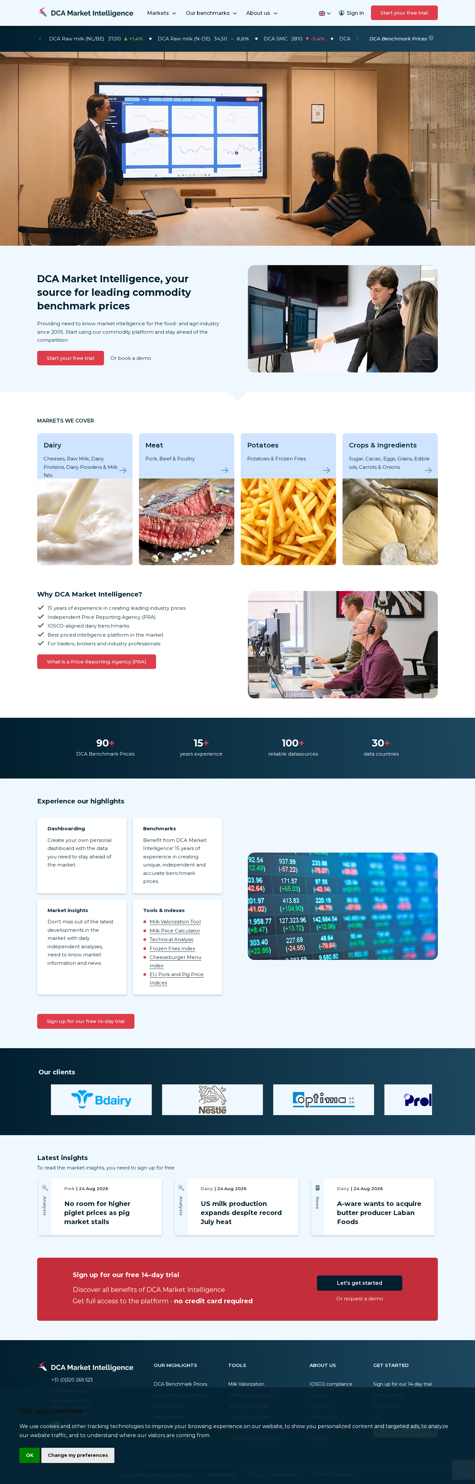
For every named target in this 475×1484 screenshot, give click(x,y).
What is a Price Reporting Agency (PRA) (96, 662)
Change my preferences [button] (78, 1455)
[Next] (357, 39)
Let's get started (359, 1283)
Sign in (355, 13)
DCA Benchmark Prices (180, 1384)
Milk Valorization (246, 1384)
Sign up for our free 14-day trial (86, 1021)
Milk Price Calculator (175, 931)
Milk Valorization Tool (175, 922)
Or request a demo (359, 1299)
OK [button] (29, 1455)
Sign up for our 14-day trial (402, 1384)
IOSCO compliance (331, 1384)
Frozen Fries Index (172, 948)
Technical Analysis (171, 939)
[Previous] (40, 39)
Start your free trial (404, 13)
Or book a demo (131, 358)
